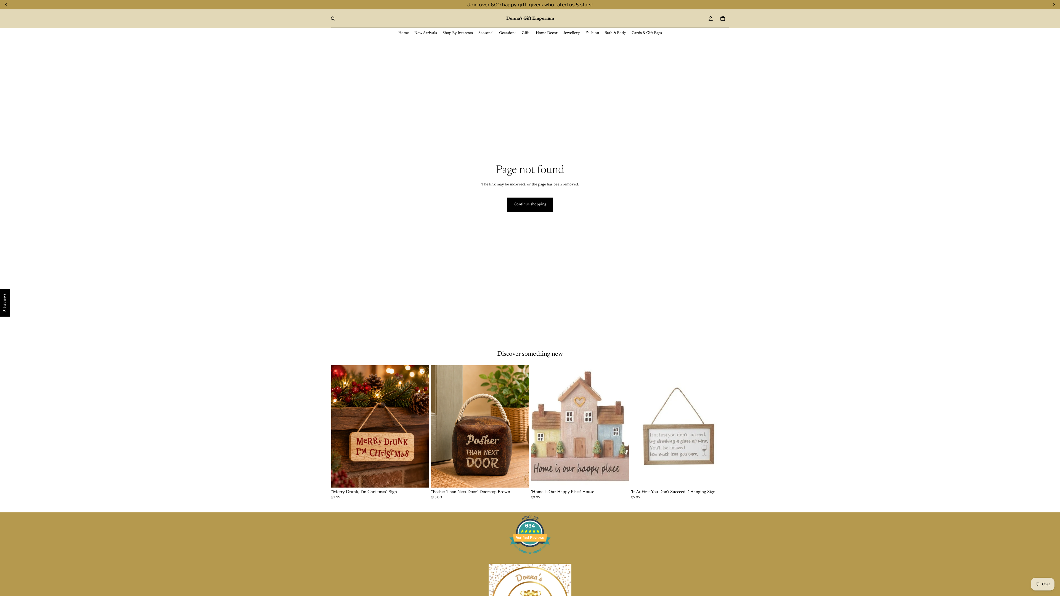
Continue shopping (530, 204)
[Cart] (723, 18)
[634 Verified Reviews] (530, 558)
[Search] (333, 18)
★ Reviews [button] (5, 303)
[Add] (420, 479)
